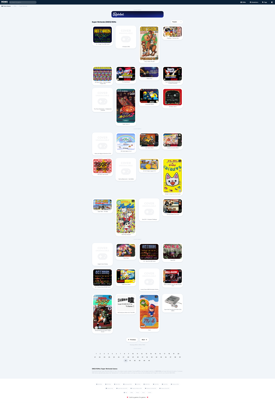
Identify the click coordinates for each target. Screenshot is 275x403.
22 (99, 357)
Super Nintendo (23, 6)
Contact (149, 392)
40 (125, 360)
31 (142, 357)
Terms (143, 392)
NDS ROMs (100, 384)
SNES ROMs (147, 384)
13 (146, 353)
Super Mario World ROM (122, 388)
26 (118, 357)
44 (144, 360)
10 (132, 353)
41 (130, 360)
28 (128, 357)
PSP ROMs (109, 384)
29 (133, 357)
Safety (131, 392)
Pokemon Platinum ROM (137, 388)
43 (139, 360)
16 (160, 353)
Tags (265, 2)
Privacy (137, 392)
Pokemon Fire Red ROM (151, 388)
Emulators (254, 2)
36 (166, 357)
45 (149, 360)
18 (169, 353)
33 (151, 357)
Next (143, 339)
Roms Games (7, 6)
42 (134, 360)
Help (126, 392)
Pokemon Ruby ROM (165, 388)
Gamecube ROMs (128, 384)
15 (155, 353)
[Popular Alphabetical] (177, 22)
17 (164, 353)
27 (123, 357)
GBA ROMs (118, 384)
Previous (133, 339)
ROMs (244, 2)
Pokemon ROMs (175, 384)
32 (147, 357)
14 (151, 353)
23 (104, 357)
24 (109, 357)
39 (180, 357)
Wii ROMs (138, 384)
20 (178, 353)
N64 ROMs (165, 384)
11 (137, 353)
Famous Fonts (110, 388)
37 (170, 357)
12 (141, 353)
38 (175, 357)
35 (161, 357)
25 (114, 357)
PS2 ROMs (156, 384)
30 (138, 357)
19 (173, 353)
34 (156, 357)
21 (95, 357)
